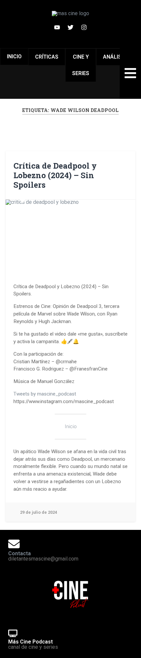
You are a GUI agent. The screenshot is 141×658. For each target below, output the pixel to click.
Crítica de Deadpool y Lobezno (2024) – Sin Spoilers (55, 175)
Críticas (46, 57)
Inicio (14, 56)
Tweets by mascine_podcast (44, 394)
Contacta (19, 553)
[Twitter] (70, 27)
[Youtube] (57, 27)
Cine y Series (80, 65)
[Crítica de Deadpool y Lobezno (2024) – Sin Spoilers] (70, 236)
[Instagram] (84, 27)
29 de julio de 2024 (38, 512)
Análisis (114, 57)
